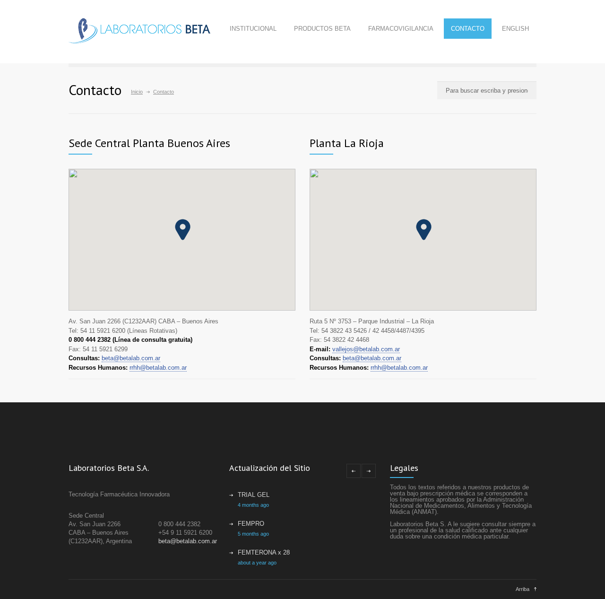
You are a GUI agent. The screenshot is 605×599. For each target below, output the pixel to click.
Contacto (467, 28)
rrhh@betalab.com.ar (158, 367)
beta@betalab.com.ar (131, 358)
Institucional (253, 28)
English (515, 28)
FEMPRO (251, 523)
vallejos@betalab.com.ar (366, 349)
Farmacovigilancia (400, 28)
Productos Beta (322, 28)
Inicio (137, 92)
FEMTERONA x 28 (264, 552)
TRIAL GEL (253, 494)
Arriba (522, 589)
